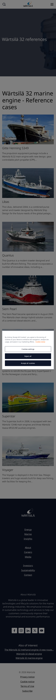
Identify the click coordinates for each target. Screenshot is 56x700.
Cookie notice (40, 342)
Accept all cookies (28, 363)
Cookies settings (28, 349)
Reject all (28, 356)
